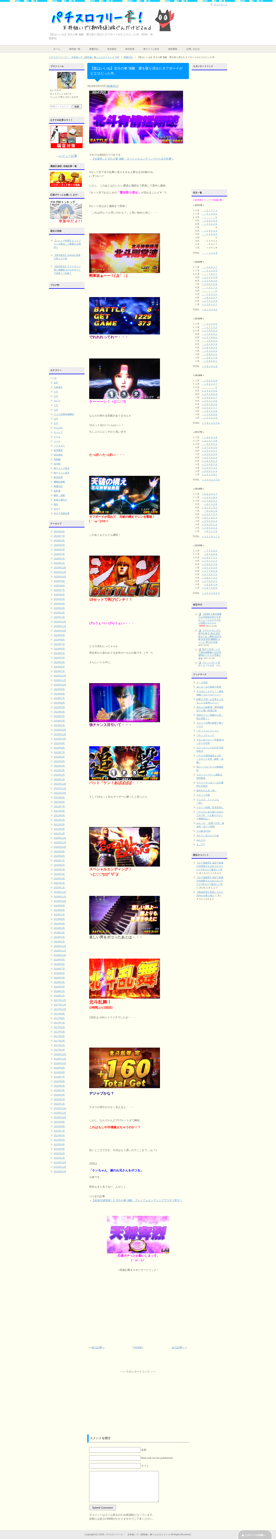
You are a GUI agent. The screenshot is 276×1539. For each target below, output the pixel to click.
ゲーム (57, 436)
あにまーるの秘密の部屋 (208, 687)
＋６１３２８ (210, 504)
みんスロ (200, 840)
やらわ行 (58, 427)
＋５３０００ (209, 351)
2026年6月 (59, 540)
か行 (56, 391)
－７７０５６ (210, 550)
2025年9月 (59, 581)
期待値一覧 (74, 49)
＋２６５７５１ (209, 557)
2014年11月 (60, 1167)
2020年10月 (60, 847)
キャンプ (58, 432)
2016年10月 (60, 1063)
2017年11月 (60, 1004)
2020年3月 (59, 878)
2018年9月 (59, 959)
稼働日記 (93, 49)
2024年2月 (59, 666)
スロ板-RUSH (203, 831)
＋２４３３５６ (209, 390)
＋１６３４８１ (209, 474)
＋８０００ (209, 340)
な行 (56, 409)
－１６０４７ (209, 267)
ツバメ (57, 441)
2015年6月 (59, 1135)
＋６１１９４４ (209, 517)
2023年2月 (59, 721)
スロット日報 (203, 795)
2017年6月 (59, 1027)
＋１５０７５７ (209, 514)
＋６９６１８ (210, 584)
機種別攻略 (59, 482)
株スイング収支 (61, 468)
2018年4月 (59, 982)
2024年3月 (59, 662)
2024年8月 (59, 639)
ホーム (56, 49)
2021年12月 (60, 784)
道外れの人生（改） (206, 790)
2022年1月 (59, 779)
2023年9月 (59, 689)
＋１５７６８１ (209, 337)
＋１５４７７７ (209, 407)
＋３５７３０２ (209, 457)
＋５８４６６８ (210, 366)
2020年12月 (60, 838)
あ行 (56, 382)
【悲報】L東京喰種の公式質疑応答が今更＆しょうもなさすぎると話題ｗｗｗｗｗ (210, 618)
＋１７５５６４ (209, 330)
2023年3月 (59, 716)
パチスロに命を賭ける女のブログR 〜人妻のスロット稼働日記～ (209, 815)
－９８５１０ (209, 354)
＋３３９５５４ (209, 471)
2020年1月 (59, 887)
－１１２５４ (209, 270)
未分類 (57, 463)
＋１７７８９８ (209, 571)
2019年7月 (59, 914)
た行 (56, 405)
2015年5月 (59, 1140)
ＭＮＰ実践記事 (61, 513)
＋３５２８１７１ (211, 536)
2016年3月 (59, 1095)
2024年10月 (60, 630)
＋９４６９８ (210, 554)
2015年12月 (60, 1108)
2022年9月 (59, 743)
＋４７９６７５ (209, 574)
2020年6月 (59, 865)
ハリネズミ (59, 445)
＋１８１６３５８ (211, 423)
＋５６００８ (209, 380)
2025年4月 (59, 603)
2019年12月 (60, 892)
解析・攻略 (59, 495)
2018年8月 (59, 964)
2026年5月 (59, 545)
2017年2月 (59, 1045)
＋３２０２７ (209, 384)
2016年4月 (59, 1090)
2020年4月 (59, 874)
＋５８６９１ (209, 361)
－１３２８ (210, 253)
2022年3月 (59, 770)
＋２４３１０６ (209, 401)
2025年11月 (60, 572)
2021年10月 (60, 793)
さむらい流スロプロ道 (207, 835)
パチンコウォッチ (205, 735)
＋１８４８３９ (209, 347)
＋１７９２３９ (209, 301)
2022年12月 (60, 730)
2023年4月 (59, 712)
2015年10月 (60, 1117)
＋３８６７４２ (209, 577)
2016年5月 (59, 1086)
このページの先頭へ (255, 1535)
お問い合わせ (193, 49)
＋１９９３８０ (209, 497)
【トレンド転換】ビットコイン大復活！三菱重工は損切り (67, 244)
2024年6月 (59, 648)
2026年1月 (59, 563)
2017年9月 (59, 1013)
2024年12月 (60, 621)
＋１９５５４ (209, 230)
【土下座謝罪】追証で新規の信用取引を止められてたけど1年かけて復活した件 (209, 866)
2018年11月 (60, 950)
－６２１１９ (210, 531)
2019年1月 (59, 941)
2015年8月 (59, 1126)
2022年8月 (59, 748)
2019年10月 (60, 901)
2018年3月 (59, 986)
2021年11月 (60, 788)
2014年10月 (60, 1171)
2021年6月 (59, 811)
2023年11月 (60, 680)
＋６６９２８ (209, 437)
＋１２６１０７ (209, 304)
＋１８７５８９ (209, 588)
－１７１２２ (209, 327)
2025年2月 (59, 612)
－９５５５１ (209, 444)
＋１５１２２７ (209, 561)
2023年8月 (59, 694)
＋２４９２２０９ (211, 479)
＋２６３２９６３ (211, 593)
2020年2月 (59, 883)
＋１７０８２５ (209, 581)
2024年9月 (59, 635)
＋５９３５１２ (209, 524)
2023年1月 (59, 725)
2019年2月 (59, 937)
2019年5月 (59, 923)
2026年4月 (59, 549)
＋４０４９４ (209, 220)
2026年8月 (59, 531)
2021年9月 (59, 797)
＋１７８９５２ (209, 500)
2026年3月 (59, 554)
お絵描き (58, 387)
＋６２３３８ (209, 411)
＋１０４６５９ (209, 464)
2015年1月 (59, 1158)
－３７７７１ (209, 210)
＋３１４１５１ (209, 507)
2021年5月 (59, 815)
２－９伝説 (202, 682)
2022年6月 (59, 757)
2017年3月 (59, 1041)
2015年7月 (59, 1131)
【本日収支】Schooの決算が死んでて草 (67, 257)
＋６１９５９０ (210, 309)
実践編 (57, 459)
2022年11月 (60, 734)
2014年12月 (60, 1162)
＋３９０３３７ (209, 397)
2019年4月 (59, 928)
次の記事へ (178, 1347)
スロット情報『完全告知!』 (210, 807)
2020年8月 (59, 856)
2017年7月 (59, 1022)
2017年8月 (59, 1018)
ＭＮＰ (57, 509)
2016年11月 (60, 1059)
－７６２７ (209, 274)
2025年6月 (59, 594)
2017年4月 (59, 1036)
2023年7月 (59, 698)
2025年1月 (59, 617)
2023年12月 (60, 675)
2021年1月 (59, 833)
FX (55, 378)
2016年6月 (59, 1081)
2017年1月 (59, 1050)
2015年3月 (59, 1149)
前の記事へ (98, 1347)
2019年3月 (59, 932)
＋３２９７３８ (209, 440)
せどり (57, 400)
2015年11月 (60, 1113)
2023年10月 (60, 684)
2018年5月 (59, 977)
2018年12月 (60, 946)
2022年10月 (60, 739)
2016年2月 (59, 1099)
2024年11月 (60, 626)
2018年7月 (59, 968)
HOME (138, 1347)
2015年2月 (59, 1153)
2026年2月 (59, 558)
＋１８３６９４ (209, 461)
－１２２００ (209, 324)
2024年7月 (59, 644)
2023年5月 (59, 707)
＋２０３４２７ (209, 451)
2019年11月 (60, 896)
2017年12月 (60, 1000)
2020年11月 (60, 842)
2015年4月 (59, 1144)
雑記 (56, 504)
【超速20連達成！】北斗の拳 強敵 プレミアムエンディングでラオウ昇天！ (137, 1200)
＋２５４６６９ (209, 394)
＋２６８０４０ (209, 564)
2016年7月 (59, 1077)
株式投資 (129, 49)
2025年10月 (60, 576)
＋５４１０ (209, 294)
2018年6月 (59, 973)
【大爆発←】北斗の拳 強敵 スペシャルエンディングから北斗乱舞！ (133, 158)
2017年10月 (60, 1009)
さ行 (56, 396)
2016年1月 (59, 1104)
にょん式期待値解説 (64, 414)
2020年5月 (59, 869)
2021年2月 (59, 829)
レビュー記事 (68, 156)
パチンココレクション (207, 731)
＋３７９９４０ (209, 447)
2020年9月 (59, 851)
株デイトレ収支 (151, 49)
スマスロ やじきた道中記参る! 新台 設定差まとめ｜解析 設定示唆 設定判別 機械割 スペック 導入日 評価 (209, 636)
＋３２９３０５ (209, 454)
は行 (56, 418)
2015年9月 (59, 1122)
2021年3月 (59, 824)
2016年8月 (59, 1072)
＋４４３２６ (209, 224)
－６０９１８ (210, 511)
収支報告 (111, 49)
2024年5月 (59, 653)
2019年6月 (59, 919)
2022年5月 (59, 761)
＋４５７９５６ (209, 567)
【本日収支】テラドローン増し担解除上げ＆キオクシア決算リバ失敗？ (67, 270)
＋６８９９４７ (209, 494)
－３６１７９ (209, 357)
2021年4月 (59, 820)
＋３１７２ (209, 287)
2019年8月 (59, 910)
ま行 (56, 423)
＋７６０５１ (209, 334)
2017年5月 (59, 1032)
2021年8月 (59, 802)
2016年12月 (60, 1054)
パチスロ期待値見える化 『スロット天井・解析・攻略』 (209, 759)
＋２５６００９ (209, 284)
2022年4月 (59, 766)
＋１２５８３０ (209, 280)
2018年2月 (59, 991)
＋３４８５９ (209, 344)
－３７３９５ (209, 214)
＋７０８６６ (209, 414)
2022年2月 (59, 775)
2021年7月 (59, 806)
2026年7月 (59, 536)
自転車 (57, 491)
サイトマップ (220, 4)
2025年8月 (59, 585)
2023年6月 (59, 703)
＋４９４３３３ (209, 528)
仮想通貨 (172, 49)
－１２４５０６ (209, 277)
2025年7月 (59, 590)
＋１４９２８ (209, 417)
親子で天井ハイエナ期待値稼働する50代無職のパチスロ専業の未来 (209, 653)
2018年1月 (59, 995)
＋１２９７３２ (209, 467)
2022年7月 (59, 752)
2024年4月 (59, 657)
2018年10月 (60, 955)
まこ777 (200, 844)
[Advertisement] (138, 1309)
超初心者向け (60, 500)
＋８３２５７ (209, 297)
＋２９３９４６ (209, 404)
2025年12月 (60, 567)
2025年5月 (59, 599)
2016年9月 (59, 1068)
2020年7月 (59, 860)
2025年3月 (59, 608)
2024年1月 (59, 671)
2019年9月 (59, 905)
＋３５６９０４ (209, 521)
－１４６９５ (209, 234)
